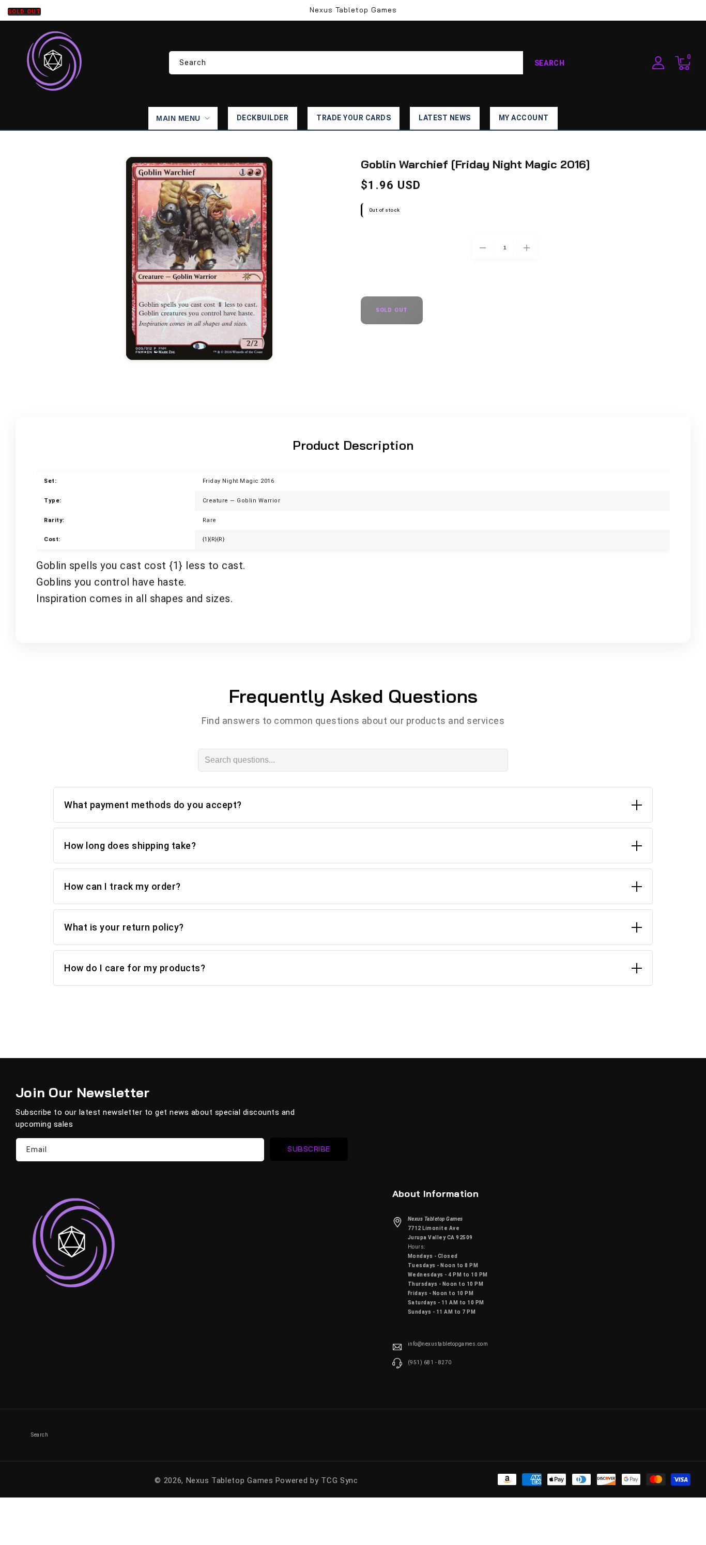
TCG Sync (339, 1480)
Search (549, 63)
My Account (524, 118)
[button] (682, 63)
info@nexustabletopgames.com (448, 1344)
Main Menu (178, 118)
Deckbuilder (263, 118)
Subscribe (308, 1149)
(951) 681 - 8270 (430, 1362)
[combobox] (372, 62)
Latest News (445, 118)
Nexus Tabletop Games (229, 1480)
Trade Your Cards (353, 118)
